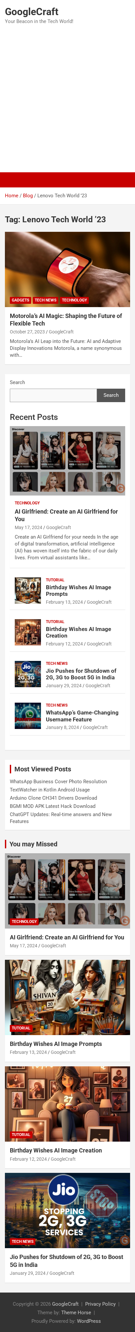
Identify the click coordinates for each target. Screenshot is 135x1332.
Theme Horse (76, 1313)
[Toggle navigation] (13, 179)
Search (17, 382)
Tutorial (55, 580)
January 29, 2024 (64, 685)
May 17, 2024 (28, 527)
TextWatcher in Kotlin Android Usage (50, 790)
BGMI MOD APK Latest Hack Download (52, 806)
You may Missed (33, 844)
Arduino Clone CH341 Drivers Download (53, 798)
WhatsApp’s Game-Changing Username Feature (82, 715)
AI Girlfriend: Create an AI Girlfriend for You (67, 937)
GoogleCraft (31, 11)
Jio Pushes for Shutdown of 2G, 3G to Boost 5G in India (81, 674)
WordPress (89, 1321)
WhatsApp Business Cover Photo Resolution (58, 782)
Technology (74, 300)
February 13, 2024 (64, 602)
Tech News (45, 300)
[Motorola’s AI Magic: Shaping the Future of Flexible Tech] (67, 269)
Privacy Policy (100, 1304)
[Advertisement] (67, 98)
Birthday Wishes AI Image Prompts (56, 1043)
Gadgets (20, 300)
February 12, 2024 (64, 643)
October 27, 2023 (27, 331)
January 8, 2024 (62, 727)
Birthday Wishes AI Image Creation (56, 1150)
